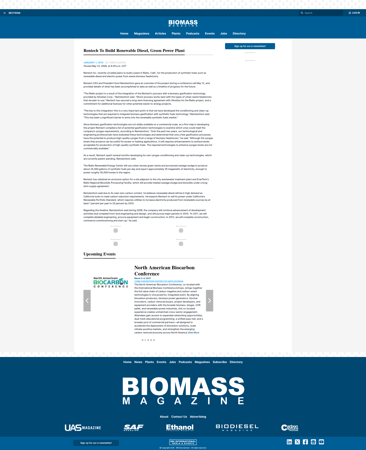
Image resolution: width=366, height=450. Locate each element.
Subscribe (220, 362)
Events (210, 33)
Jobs (223, 33)
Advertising (198, 416)
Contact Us (179, 416)
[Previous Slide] (87, 300)
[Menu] (4, 13)
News (138, 362)
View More (169, 318)
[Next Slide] (209, 300)
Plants (176, 33)
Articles (160, 33)
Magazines (141, 33)
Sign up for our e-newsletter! (250, 46)
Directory (239, 33)
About (164, 416)
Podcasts (192, 33)
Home (124, 33)
